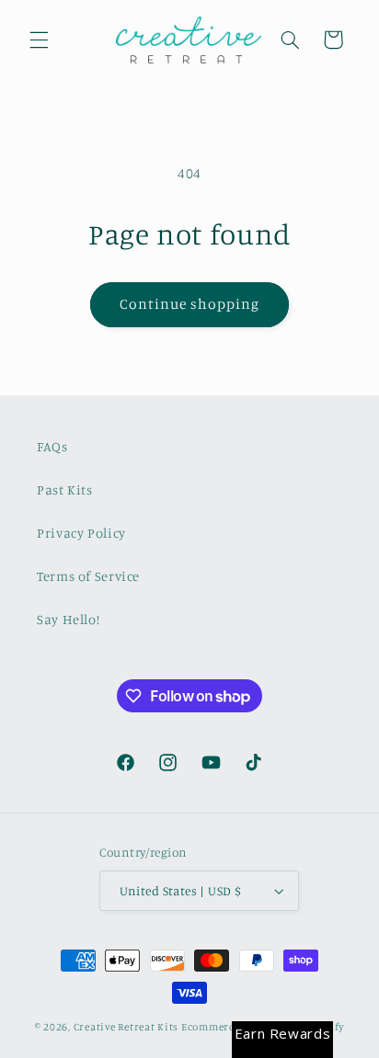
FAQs (52, 446)
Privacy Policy (81, 532)
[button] (38, 39)
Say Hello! (68, 619)
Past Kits (65, 489)
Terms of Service (88, 576)
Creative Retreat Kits (126, 1026)
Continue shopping (190, 304)
